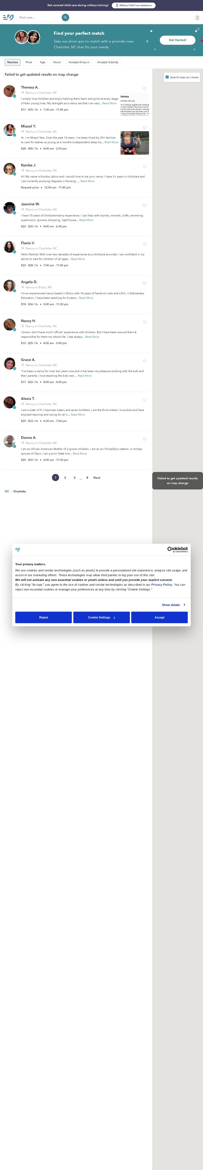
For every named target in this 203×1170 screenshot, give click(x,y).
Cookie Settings (99, 617)
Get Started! (177, 40)
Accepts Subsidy (107, 62)
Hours (57, 62)
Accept (159, 617)
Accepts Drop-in (79, 62)
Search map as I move (183, 77)
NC (7, 491)
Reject (43, 617)
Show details (171, 604)
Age (42, 62)
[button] (144, 88)
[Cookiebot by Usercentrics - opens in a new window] (170, 550)
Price (29, 62)
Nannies (12, 62)
